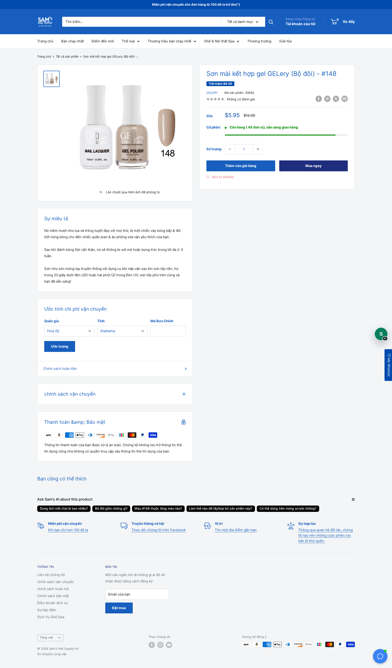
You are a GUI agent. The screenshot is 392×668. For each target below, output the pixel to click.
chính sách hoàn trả (53, 589)
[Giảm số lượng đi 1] (230, 149)
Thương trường (259, 41)
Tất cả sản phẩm (67, 56)
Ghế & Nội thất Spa (219, 41)
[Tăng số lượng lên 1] (258, 149)
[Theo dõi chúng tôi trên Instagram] (160, 645)
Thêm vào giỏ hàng (240, 166)
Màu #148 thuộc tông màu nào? (158, 508)
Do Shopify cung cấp (51, 654)
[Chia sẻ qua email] (344, 98)
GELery (212, 92)
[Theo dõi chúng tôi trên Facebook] (152, 645)
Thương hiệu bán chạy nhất (169, 41)
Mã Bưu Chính (161, 321)
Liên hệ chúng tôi (51, 575)
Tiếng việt (46, 637)
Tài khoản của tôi (300, 24)
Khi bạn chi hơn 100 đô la (68, 530)
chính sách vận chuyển (55, 582)
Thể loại (128, 41)
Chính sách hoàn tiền (60, 368)
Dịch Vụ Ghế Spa (50, 617)
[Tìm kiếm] (271, 22)
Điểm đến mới (103, 41)
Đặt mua (119, 608)
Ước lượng (59, 346)
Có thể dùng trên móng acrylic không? (288, 508)
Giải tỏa (285, 41)
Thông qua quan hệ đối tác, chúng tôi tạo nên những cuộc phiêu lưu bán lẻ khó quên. (325, 535)
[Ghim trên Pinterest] (327, 98)
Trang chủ (45, 41)
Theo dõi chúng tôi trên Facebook (159, 530)
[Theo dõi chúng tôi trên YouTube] (169, 645)
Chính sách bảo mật (53, 596)
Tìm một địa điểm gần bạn (236, 530)
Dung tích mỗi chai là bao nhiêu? (64, 508)
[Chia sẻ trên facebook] (319, 98)
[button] (220, 177)
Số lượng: (214, 149)
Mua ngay (313, 166)
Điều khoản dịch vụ (52, 603)
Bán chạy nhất (72, 41)
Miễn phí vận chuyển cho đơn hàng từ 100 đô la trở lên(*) (196, 4)
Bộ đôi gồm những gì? (111, 508)
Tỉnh (101, 321)
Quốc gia (51, 321)
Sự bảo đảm (46, 610)
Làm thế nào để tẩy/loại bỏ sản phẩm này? (220, 508)
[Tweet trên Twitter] (336, 98)
